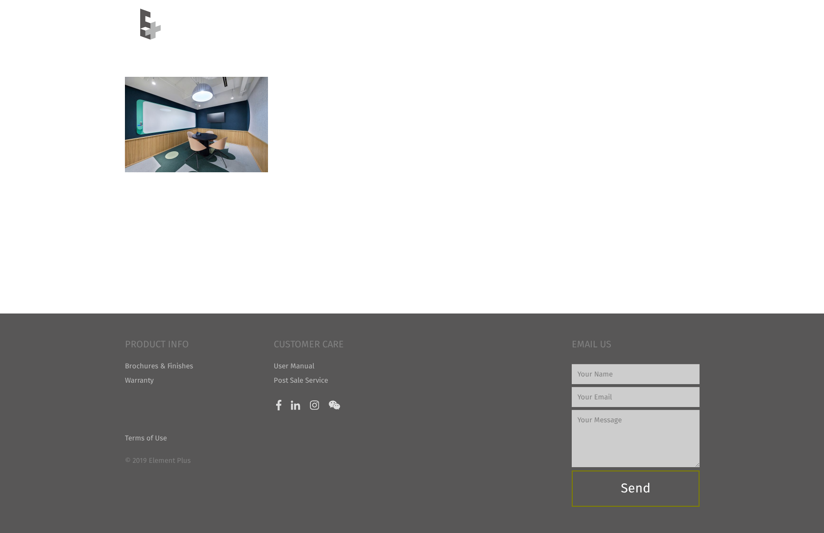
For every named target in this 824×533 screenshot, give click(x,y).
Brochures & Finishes (159, 366)
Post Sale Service (301, 380)
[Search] (680, 24)
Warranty (139, 380)
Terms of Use (146, 438)
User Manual (294, 366)
